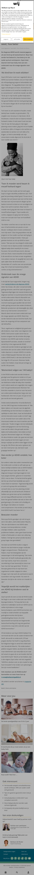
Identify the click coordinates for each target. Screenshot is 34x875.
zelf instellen (17, 39)
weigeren (6, 39)
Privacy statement (6, 34)
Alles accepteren (28, 39)
